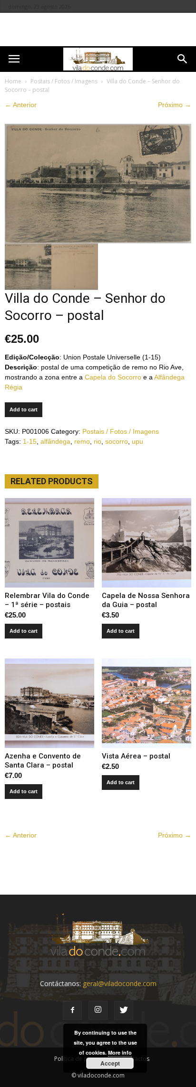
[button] (182, 59)
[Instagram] (98, 1010)
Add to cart (24, 409)
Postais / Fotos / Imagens (64, 81)
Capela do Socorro (113, 377)
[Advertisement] (98, 29)
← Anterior (21, 105)
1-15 (30, 441)
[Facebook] (72, 1010)
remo (82, 441)
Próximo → (174, 105)
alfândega (55, 441)
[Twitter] (123, 1010)
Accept (110, 1063)
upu (137, 441)
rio (97, 441)
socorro (116, 441)
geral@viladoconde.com (120, 983)
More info (120, 1052)
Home (13, 81)
